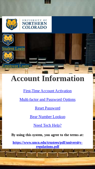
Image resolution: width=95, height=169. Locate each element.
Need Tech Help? (47, 125)
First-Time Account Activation (47, 91)
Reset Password (47, 108)
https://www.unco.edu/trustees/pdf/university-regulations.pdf (48, 144)
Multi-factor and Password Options (47, 99)
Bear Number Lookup (47, 117)
